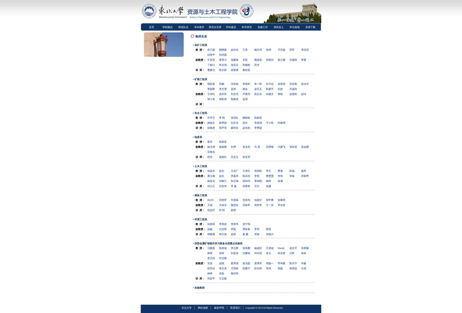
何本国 (258, 253)
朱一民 (258, 83)
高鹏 (221, 83)
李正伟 (211, 258)
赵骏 (221, 263)
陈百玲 (246, 175)
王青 (245, 49)
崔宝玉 (258, 89)
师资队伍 (183, 27)
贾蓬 (280, 170)
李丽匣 (211, 89)
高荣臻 (270, 146)
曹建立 (211, 70)
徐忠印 (211, 210)
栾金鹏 (305, 146)
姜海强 (234, 263)
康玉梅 (211, 175)
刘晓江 (223, 181)
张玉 (268, 253)
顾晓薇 (223, 49)
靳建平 (270, 89)
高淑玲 (293, 89)
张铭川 (270, 234)
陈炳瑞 (223, 248)
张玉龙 (223, 268)
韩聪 (280, 94)
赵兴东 (234, 49)
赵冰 (303, 94)
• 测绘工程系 (200, 195)
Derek (281, 248)
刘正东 (234, 122)
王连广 (234, 170)
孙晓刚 (246, 64)
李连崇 (305, 49)
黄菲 (209, 141)
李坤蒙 (281, 263)
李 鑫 (234, 186)
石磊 (221, 273)
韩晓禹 (211, 234)
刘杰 (280, 89)
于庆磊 (281, 49)
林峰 (209, 273)
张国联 (258, 170)
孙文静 (281, 253)
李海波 (223, 224)
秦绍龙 (246, 70)
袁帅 (233, 89)
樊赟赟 (270, 175)
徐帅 (221, 253)
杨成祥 (258, 248)
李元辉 (234, 248)
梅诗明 (234, 273)
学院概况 (167, 27)
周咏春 (246, 229)
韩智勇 (234, 70)
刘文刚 (293, 83)
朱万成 (211, 49)
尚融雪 (281, 122)
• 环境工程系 (200, 219)
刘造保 (234, 253)
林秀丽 (223, 122)
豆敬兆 (211, 151)
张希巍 (305, 248)
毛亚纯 (246, 200)
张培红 (234, 117)
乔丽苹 (305, 175)
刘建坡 (246, 253)
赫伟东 (234, 127)
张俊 (292, 175)
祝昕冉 (223, 99)
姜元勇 (281, 59)
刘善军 (223, 200)
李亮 (256, 229)
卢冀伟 (246, 94)
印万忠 (270, 83)
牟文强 (223, 64)
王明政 (234, 268)
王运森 (223, 278)
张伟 (268, 268)
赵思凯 (293, 94)
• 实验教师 (199, 287)
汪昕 (292, 253)
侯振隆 (223, 146)
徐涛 (268, 49)
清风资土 (279, 27)
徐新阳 (211, 224)
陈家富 (223, 141)
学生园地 (294, 27)
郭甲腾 (270, 200)
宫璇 (256, 234)
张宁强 (246, 224)
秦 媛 (245, 234)
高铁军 (246, 205)
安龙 (209, 263)
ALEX (210, 200)
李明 (256, 175)
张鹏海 (234, 59)
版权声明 (219, 307)
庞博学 (258, 263)
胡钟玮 (246, 181)
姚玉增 (211, 146)
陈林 (303, 253)
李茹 (233, 229)
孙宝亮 (246, 157)
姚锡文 (211, 122)
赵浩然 (246, 127)
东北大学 (187, 307)
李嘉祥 (234, 175)
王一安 (270, 205)
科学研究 (247, 27)
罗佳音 (281, 205)
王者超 (270, 248)
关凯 (245, 59)
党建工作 (263, 27)
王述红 (246, 170)
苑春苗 (258, 117)
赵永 (221, 175)
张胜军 (258, 205)
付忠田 (223, 229)
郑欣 (245, 122)
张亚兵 (234, 64)
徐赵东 (211, 170)
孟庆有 (223, 94)
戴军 (303, 170)
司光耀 (223, 258)
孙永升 (305, 83)
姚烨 (268, 181)
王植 (209, 205)
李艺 (268, 170)
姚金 (245, 89)
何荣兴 (270, 59)
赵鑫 (209, 229)
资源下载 (310, 27)
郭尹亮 (223, 127)
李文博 (223, 89)
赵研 (233, 234)
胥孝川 (223, 59)
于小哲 (270, 122)
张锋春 (246, 186)
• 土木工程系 (200, 166)
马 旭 (257, 146)
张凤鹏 (246, 248)
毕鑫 (303, 263)
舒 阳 (222, 210)
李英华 (234, 224)
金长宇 (293, 248)
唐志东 (258, 94)
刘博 (233, 146)
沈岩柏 (234, 83)
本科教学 (199, 27)
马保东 (223, 205)
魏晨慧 (258, 59)
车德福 (234, 200)
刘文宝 (234, 94)
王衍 (256, 186)
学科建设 (231, 27)
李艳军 (246, 83)
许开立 (211, 117)
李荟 (303, 59)
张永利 (246, 146)
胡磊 (280, 268)
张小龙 (211, 99)
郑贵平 (211, 278)
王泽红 (211, 94)
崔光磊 (246, 263)
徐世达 (211, 268)
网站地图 (203, 307)
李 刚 (222, 117)
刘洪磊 (223, 54)
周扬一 (270, 263)
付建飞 (281, 146)
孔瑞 (303, 268)
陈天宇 (293, 263)
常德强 (258, 122)
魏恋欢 (234, 205)
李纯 (280, 175)
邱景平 (211, 54)
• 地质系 (197, 137)
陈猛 (292, 170)
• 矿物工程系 (200, 79)
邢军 (292, 49)
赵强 (245, 99)
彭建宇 (246, 268)
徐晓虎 (211, 127)
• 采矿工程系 (200, 45)
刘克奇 (223, 186)
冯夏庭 (211, 248)
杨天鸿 (258, 49)
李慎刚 (258, 181)
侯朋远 (293, 268)
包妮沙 (258, 200)
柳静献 (246, 117)
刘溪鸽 (293, 59)
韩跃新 (211, 83)
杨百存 (211, 181)
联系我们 (235, 307)
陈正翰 (234, 181)
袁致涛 (281, 83)
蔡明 (209, 253)
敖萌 (233, 210)
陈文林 (223, 70)
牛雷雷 (211, 59)
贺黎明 (281, 200)
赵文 (221, 170)
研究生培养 (215, 27)
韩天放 (223, 234)
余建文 (270, 94)
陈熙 (268, 229)
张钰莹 (293, 146)
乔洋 (256, 64)
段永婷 (258, 268)
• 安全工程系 (200, 113)
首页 (151, 27)
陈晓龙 (234, 99)
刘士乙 (211, 186)
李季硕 (258, 127)
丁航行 (211, 64)
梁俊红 (223, 157)
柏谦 (268, 186)
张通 (280, 181)
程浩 (209, 157)
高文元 (234, 157)
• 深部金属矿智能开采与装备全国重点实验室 (218, 243)
